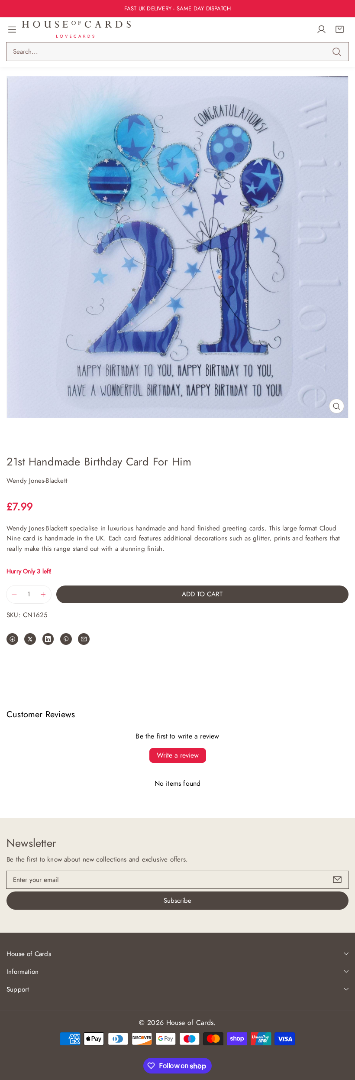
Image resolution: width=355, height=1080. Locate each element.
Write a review (178, 755)
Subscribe (177, 900)
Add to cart (202, 594)
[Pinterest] (66, 639)
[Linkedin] (48, 639)
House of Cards (189, 1023)
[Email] (84, 639)
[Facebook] (12, 639)
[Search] (336, 51)
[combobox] (177, 51)
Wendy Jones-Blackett (37, 480)
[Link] (76, 29)
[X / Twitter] (30, 639)
